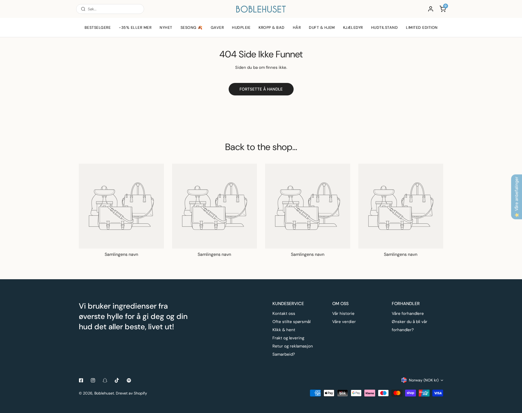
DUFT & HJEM (322, 27)
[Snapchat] (105, 380)
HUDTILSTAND (384, 27)
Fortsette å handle (261, 89)
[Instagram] (93, 380)
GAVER (217, 27)
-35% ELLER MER (135, 27)
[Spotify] (129, 380)
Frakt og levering (288, 338)
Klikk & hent (283, 330)
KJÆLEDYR (353, 27)
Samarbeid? (283, 354)
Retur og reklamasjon (292, 346)
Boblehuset (104, 393)
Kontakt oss (283, 313)
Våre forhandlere (408, 313)
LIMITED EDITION (422, 27)
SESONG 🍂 (192, 27)
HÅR (297, 27)
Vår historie (343, 313)
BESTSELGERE (98, 27)
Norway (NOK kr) (424, 380)
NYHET (166, 27)
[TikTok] (117, 380)
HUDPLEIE (241, 27)
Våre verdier (344, 321)
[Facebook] (81, 380)
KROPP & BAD (272, 27)
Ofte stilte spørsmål (291, 321)
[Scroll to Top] (512, 384)
